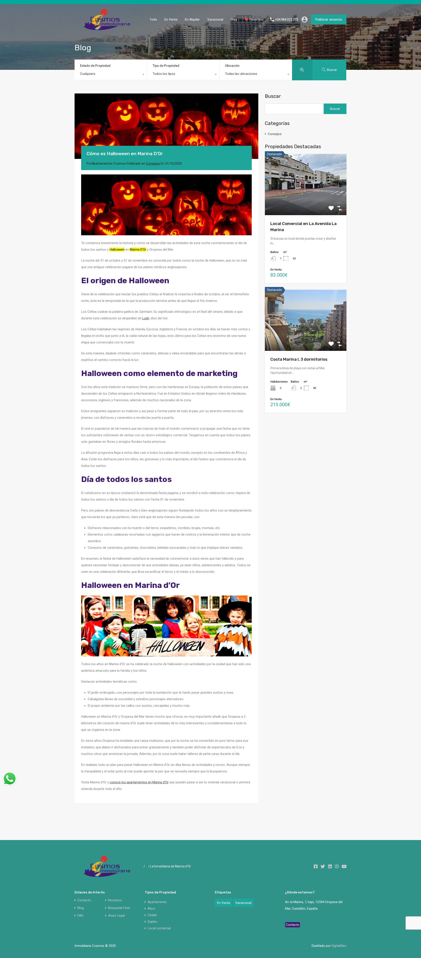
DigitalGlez (339, 946)
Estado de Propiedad (95, 65)
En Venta (170, 19)
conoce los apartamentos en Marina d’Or (139, 782)
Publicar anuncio (328, 19)
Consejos (153, 163)
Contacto (84, 900)
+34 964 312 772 (286, 19)
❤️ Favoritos (253, 19)
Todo (153, 19)
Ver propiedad (305, 202)
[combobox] (111, 75)
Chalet (152, 915)
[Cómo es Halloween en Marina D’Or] (166, 126)
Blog (234, 19)
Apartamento (157, 902)
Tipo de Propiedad (166, 65)
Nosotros (115, 900)
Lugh (145, 318)
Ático (151, 909)
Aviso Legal (116, 915)
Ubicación (232, 65)
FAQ (80, 915)
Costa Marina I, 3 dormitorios (298, 359)
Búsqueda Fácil (119, 908)
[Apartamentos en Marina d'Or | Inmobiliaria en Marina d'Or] (107, 28)
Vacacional (215, 19)
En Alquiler (192, 19)
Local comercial (159, 928)
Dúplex (152, 922)
